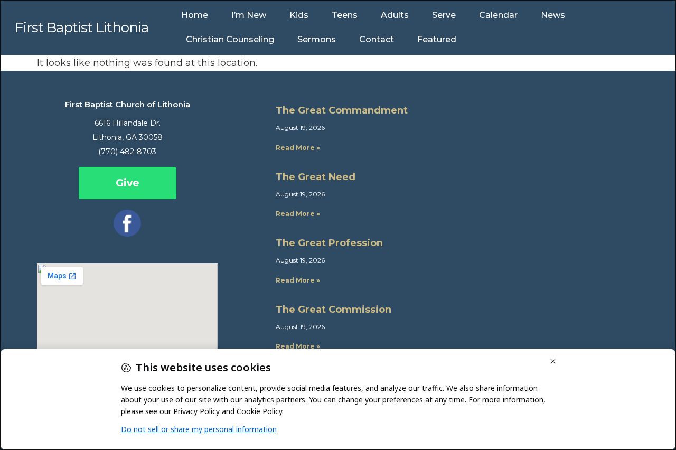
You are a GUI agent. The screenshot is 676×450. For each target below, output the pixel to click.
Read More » (298, 148)
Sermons (316, 39)
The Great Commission (333, 309)
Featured (436, 39)
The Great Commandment (342, 110)
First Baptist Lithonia (81, 27)
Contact (376, 39)
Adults (395, 15)
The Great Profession (329, 243)
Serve (444, 15)
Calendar (498, 15)
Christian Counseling (230, 39)
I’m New (248, 15)
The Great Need (315, 177)
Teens (345, 15)
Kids (298, 15)
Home (194, 15)
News (553, 15)
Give (127, 183)
